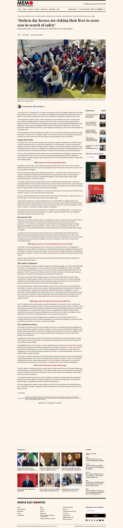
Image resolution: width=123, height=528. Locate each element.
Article (88, 464)
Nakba (29, 345)
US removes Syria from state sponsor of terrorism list (92, 116)
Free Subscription (85, 9)
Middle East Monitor (53, 397)
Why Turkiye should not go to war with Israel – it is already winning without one (94, 475)
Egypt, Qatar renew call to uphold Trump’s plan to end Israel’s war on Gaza (49, 490)
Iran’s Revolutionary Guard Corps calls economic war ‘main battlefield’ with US (91, 124)
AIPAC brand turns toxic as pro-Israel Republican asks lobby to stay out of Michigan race (95, 492)
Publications (44, 9)
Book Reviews (20, 515)
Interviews (49, 16)
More (58, 9)
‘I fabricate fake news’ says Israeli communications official (95, 459)
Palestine (75, 16)
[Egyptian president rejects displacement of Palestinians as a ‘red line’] (27, 459)
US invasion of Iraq (39, 345)
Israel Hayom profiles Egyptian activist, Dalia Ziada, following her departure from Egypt (72, 469)
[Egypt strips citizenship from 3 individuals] (27, 480)
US (89, 16)
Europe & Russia (40, 16)
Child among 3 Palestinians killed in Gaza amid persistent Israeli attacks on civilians (91, 139)
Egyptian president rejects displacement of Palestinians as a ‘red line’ (27, 469)
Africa (19, 16)
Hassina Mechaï (27, 106)
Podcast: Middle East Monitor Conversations (47, 516)
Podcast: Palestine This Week (47, 518)
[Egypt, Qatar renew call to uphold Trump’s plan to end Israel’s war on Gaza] (49, 480)
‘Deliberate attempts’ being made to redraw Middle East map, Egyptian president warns (49, 469)
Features (36, 9)
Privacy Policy (66, 515)
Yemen (93, 16)
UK (87, 16)
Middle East (68, 16)
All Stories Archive (67, 519)
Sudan (81, 16)
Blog (41, 507)
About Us (65, 509)
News (19, 9)
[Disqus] (50, 423)
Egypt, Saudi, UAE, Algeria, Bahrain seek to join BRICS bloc (52, 301)
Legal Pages (46, 526)
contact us (43, 399)
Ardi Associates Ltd (101, 526)
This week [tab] (93, 453)
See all (103, 110)
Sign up (102, 157)
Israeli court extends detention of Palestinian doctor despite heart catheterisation (95, 483)
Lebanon (58, 16)
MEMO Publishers (67, 517)
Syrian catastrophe (70, 345)
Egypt (33, 16)
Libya (63, 16)
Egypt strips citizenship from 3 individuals (26, 490)
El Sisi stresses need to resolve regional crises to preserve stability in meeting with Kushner (71, 490)
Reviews (30, 9)
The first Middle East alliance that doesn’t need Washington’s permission (95, 467)
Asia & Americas (26, 16)
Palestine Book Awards (68, 511)
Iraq (54, 16)
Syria (84, 16)
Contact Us (66, 513)
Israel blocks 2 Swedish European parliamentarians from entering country (92, 147)
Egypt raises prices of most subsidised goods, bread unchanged (52, 244)
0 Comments (25, 35)
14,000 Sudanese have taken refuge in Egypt (52, 365)
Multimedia (52, 9)
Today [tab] (87, 453)
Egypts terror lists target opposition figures (52, 162)
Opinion (25, 9)
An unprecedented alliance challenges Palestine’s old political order (92, 131)
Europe (19, 513)
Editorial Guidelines (68, 507)
